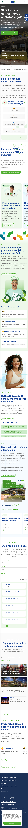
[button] (14, 586)
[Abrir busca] (24, 2)
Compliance (4, 791)
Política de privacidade (8, 804)
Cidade (3, 573)
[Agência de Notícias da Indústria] (14, 66)
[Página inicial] (14, 2)
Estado (3, 566)
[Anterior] (2, 61)
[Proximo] (14, 61)
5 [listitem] (16, 626)
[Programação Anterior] (13, 505)
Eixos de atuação (5, 560)
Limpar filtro (23, 579)
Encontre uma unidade (8, 418)
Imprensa (3, 783)
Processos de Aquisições (8, 780)
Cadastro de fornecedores (8, 777)
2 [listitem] (9, 626)
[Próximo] (6, 179)
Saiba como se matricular (9, 273)
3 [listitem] (11, 626)
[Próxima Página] (23, 626)
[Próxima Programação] (17, 505)
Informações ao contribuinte (9, 786)
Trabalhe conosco (6, 789)
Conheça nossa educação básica (11, 172)
